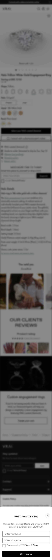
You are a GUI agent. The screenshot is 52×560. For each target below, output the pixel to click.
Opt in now (26, 554)
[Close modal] (26, 280)
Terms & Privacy (32, 545)
